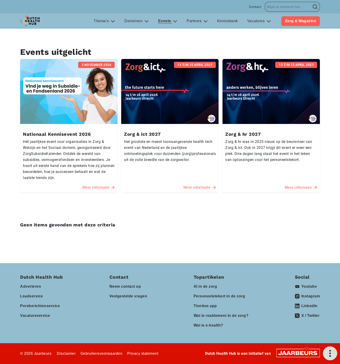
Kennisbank (227, 21)
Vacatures (256, 21)
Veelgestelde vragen (128, 296)
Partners (195, 21)
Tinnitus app (205, 306)
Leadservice (31, 296)
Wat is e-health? (208, 325)
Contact (255, 7)
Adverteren (30, 286)
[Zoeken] (315, 7)
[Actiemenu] (330, 353)
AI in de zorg (205, 286)
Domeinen (134, 21)
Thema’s (102, 21)
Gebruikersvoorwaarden (101, 353)
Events (165, 21)
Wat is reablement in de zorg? (221, 316)
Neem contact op (125, 286)
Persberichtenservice (40, 306)
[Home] (30, 21)
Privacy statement (142, 353)
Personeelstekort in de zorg (219, 296)
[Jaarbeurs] (298, 353)
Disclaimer (66, 353)
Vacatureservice (35, 316)
